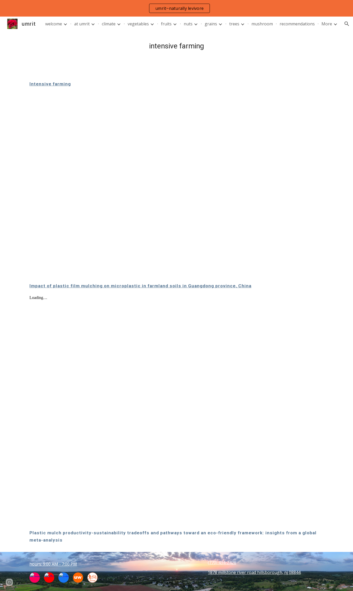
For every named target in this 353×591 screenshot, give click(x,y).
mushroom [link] (262, 24)
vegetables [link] (138, 24)
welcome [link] (53, 24)
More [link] (326, 24)
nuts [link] (188, 24)
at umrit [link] (82, 24)
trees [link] (234, 24)
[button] (347, 24)
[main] (176, 46)
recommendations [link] (297, 24)
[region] (176, 8)
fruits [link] (166, 24)
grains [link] (211, 24)
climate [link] (109, 24)
